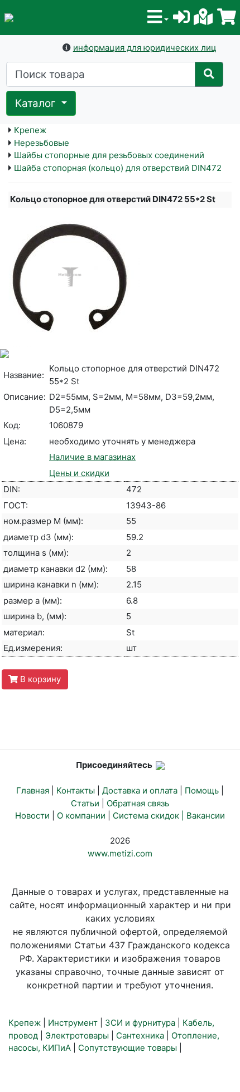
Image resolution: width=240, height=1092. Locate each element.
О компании (81, 815)
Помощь (202, 790)
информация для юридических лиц (145, 47)
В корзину (39, 679)
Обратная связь (138, 803)
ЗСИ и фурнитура (140, 1022)
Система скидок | (149, 815)
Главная (32, 790)
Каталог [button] (37, 103)
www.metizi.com (120, 853)
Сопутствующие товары (127, 1047)
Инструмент (73, 1022)
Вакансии (205, 815)
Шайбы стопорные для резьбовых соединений (109, 155)
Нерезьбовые (41, 143)
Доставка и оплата (139, 790)
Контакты (75, 790)
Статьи (85, 803)
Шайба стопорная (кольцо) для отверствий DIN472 (118, 168)
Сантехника (140, 1035)
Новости (32, 815)
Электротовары (77, 1035)
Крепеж (30, 130)
